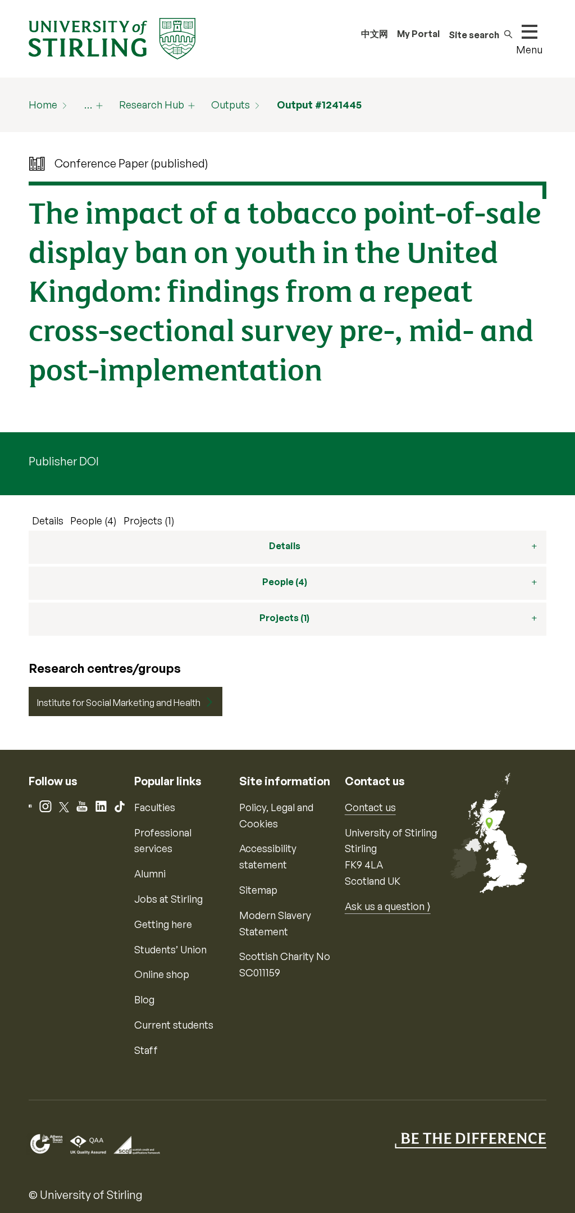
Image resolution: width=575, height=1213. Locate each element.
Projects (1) (149, 520)
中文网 (374, 33)
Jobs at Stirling (168, 899)
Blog (144, 999)
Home (43, 104)
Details (47, 520)
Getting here (163, 924)
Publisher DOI (64, 461)
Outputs (230, 104)
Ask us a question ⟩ (388, 906)
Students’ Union (170, 949)
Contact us (370, 807)
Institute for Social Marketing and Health (118, 702)
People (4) (93, 520)
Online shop (161, 974)
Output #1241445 (319, 104)
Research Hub (151, 104)
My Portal (418, 33)
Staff (146, 1050)
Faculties (154, 807)
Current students (173, 1025)
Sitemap (258, 890)
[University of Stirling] (112, 37)
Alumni (150, 873)
